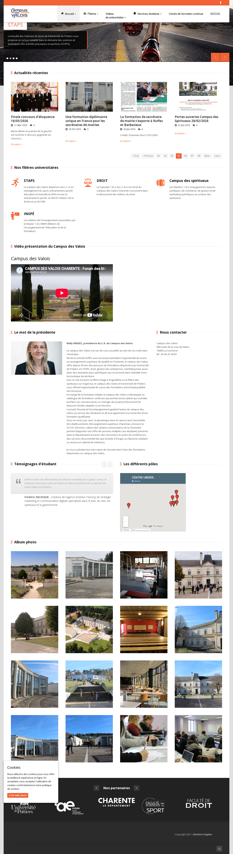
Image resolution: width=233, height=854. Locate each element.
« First (136, 155)
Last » (217, 155)
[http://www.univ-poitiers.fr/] (29, 805)
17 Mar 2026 (20, 125)
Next (224, 57)
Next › (207, 155)
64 (172, 155)
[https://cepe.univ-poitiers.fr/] (73, 806)
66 (185, 155)
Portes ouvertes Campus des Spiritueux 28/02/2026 (196, 119)
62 (158, 155)
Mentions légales (202, 834)
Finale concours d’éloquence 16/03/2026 (33, 119)
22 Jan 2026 (184, 125)
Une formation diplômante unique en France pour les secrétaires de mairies (86, 121)
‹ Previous (148, 155)
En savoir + (16, 144)
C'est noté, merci (18, 795)
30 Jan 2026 (129, 129)
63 (165, 155)
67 (192, 155)
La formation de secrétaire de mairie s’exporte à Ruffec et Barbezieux (141, 121)
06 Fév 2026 (75, 129)
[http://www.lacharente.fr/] (116, 802)
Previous (215, 57)
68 (199, 155)
